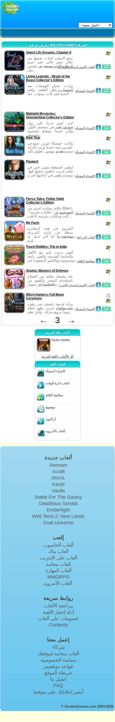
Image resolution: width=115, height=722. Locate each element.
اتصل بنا (58, 679)
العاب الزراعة (86, 237)
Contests (58, 625)
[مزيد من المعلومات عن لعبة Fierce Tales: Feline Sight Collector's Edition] (98, 213)
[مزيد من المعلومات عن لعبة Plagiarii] (98, 175)
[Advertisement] (46, 103)
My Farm (32, 223)
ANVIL (58, 478)
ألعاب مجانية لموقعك (58, 653)
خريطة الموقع (58, 672)
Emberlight (58, 510)
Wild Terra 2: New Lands (58, 516)
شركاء (58, 647)
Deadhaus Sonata (58, 503)
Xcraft (58, 471)
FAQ (58, 685)
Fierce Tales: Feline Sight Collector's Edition (45, 200)
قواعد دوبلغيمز (58, 666)
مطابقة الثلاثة (86, 261)
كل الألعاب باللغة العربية (58, 356)
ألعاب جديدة (58, 457)
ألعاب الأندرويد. (56, 431)
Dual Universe (58, 522)
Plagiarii (32, 161)
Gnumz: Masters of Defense (47, 271)
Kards (58, 484)
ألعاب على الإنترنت (58, 557)
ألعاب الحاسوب (58, 545)
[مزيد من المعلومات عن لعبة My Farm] (98, 237)
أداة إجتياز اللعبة (58, 612)
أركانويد (51, 419)
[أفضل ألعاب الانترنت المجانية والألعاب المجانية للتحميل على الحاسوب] (10, 8)
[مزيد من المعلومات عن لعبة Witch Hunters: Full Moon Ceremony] (98, 308)
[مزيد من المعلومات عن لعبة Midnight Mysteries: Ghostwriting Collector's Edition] (98, 127)
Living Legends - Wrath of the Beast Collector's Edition (48, 78)
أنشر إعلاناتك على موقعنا (58, 692)
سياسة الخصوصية (58, 660)
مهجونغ (50, 407)
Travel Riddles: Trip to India (46, 247)
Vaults (58, 490)
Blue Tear (33, 137)
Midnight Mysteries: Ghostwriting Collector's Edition (50, 115)
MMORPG (58, 577)
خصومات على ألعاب (58, 618)
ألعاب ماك (58, 551)
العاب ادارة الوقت (57, 383)
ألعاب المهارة (58, 570)
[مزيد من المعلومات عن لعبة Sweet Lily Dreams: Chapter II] (98, 66)
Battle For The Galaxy (58, 497)
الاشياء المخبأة (85, 91)
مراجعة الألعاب (58, 605)
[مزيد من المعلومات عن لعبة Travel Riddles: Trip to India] (98, 260)
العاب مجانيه (58, 564)
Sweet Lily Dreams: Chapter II (48, 52)
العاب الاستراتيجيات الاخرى (77, 285)
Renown (58, 465)
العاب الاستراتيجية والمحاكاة (76, 67)
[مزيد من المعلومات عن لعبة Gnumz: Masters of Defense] (98, 284)
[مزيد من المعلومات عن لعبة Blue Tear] (98, 151)
